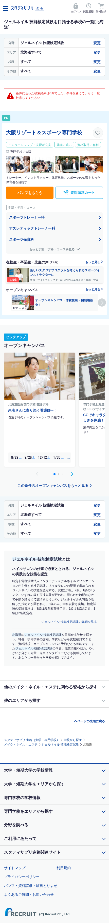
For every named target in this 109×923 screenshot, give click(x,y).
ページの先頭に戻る (91, 721)
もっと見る (93, 262)
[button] (102, 302)
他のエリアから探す (22, 700)
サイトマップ (14, 868)
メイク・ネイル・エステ (21, 744)
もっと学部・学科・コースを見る (52, 249)
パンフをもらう (29, 193)
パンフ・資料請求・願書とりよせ (30, 886)
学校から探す (73, 740)
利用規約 (64, 868)
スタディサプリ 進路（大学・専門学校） (32, 740)
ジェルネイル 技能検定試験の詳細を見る (69, 622)
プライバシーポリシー (22, 877)
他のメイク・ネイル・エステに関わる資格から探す (50, 687)
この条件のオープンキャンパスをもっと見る (52, 485)
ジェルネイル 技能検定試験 (60, 744)
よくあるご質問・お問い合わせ (29, 894)
